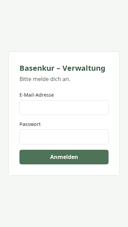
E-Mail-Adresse (36, 95)
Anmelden (64, 157)
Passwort (30, 124)
